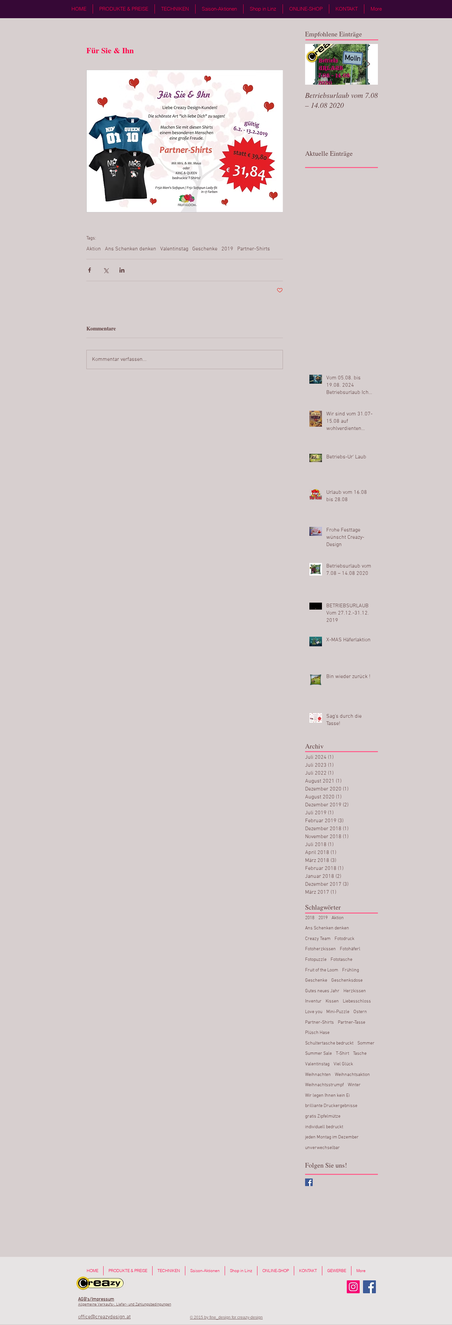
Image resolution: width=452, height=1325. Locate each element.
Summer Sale (318, 1053)
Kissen (332, 1001)
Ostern (360, 1012)
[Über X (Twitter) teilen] (106, 270)
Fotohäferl (350, 949)
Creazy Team (318, 939)
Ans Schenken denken (130, 249)
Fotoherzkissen (320, 949)
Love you (313, 1012)
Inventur (313, 1001)
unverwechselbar (322, 1148)
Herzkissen (354, 991)
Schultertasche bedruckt (329, 1043)
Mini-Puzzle (337, 1012)
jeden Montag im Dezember (332, 1137)
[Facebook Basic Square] (309, 1182)
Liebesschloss (357, 1001)
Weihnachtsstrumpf (324, 1085)
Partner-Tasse (351, 1022)
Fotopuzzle (316, 959)
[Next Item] (367, 64)
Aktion (93, 249)
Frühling (350, 970)
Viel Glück (343, 1064)
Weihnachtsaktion (352, 1075)
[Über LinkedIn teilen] (122, 270)
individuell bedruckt (324, 1127)
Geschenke (204, 249)
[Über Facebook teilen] (89, 270)
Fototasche (341, 959)
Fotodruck (344, 939)
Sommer (366, 1043)
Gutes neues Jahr (322, 991)
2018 (309, 918)
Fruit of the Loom (321, 970)
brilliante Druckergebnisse (331, 1106)
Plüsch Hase (317, 1033)
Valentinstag (174, 249)
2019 (227, 249)
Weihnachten (318, 1075)
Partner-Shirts (253, 249)
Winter (354, 1085)
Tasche (360, 1053)
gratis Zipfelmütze (322, 1116)
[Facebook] (369, 1286)
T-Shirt (342, 1053)
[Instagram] (353, 1286)
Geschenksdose (347, 980)
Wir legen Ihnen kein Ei (327, 1095)
